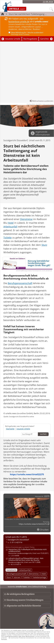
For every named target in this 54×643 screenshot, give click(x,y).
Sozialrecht (11, 570)
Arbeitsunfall (25, 570)
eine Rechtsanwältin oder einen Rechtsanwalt (19, 636)
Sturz (9, 577)
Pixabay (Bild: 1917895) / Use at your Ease (40, 104)
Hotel (43, 573)
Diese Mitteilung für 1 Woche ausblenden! (27, 33)
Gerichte (44, 38)
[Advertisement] (27, 71)
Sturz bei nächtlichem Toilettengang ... (28, 14)
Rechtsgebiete (30, 38)
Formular (4, 639)
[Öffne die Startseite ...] (21, 6)
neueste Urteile (12, 38)
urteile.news (17, 630)
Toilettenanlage (39, 577)
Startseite (10, 429)
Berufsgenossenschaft (16, 573)
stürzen (17, 577)
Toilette (26, 577)
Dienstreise (34, 573)
